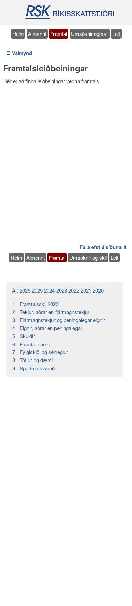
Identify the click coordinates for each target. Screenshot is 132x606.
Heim (18, 33)
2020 (98, 290)
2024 (49, 290)
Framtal (58, 33)
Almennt (37, 33)
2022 (73, 290)
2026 (25, 290)
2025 (37, 290)
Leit (116, 33)
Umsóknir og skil (89, 33)
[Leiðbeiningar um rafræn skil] (69, 17)
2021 (86, 290)
